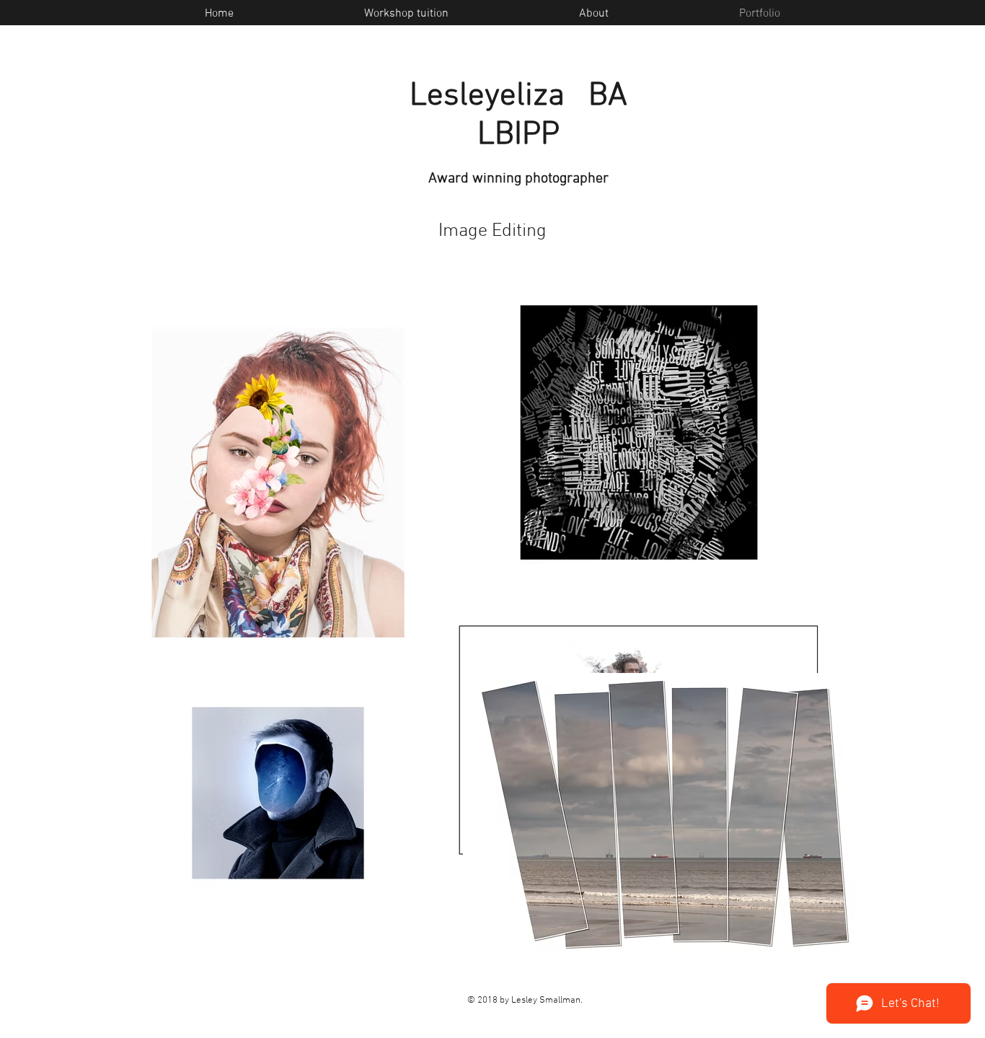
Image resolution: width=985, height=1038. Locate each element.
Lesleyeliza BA (518, 96)
